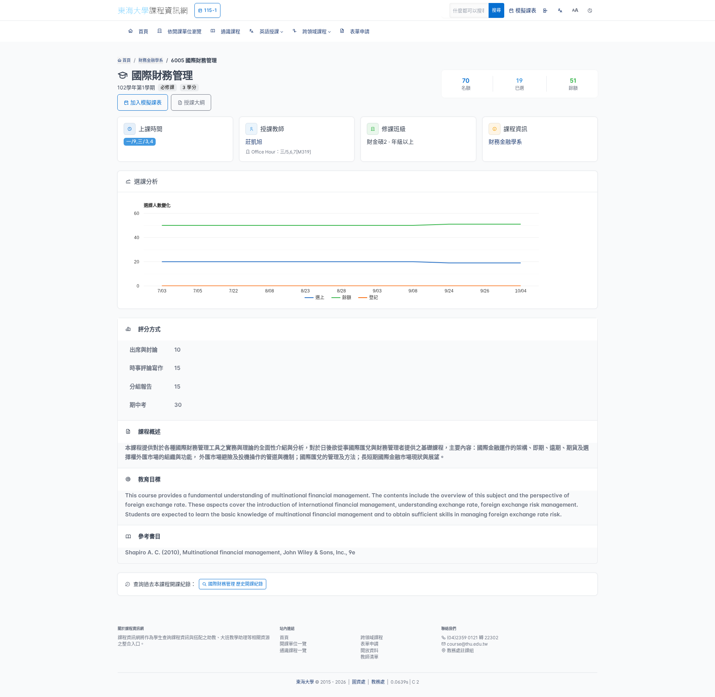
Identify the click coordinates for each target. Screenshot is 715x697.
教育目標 (149, 479)
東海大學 (305, 682)
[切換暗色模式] (589, 10)
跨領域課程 (371, 637)
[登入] (545, 10)
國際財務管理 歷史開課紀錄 (235, 584)
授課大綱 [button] (194, 102)
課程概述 (149, 431)
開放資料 (369, 650)
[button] (266, 31)
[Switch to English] (560, 10)
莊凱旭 (253, 141)
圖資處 (358, 682)
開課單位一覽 (293, 644)
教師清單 (369, 657)
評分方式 (149, 329)
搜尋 (496, 10)
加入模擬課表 (146, 102)
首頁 (126, 60)
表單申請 (369, 644)
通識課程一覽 (293, 650)
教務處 (378, 682)
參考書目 (149, 536)
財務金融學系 (151, 60)
